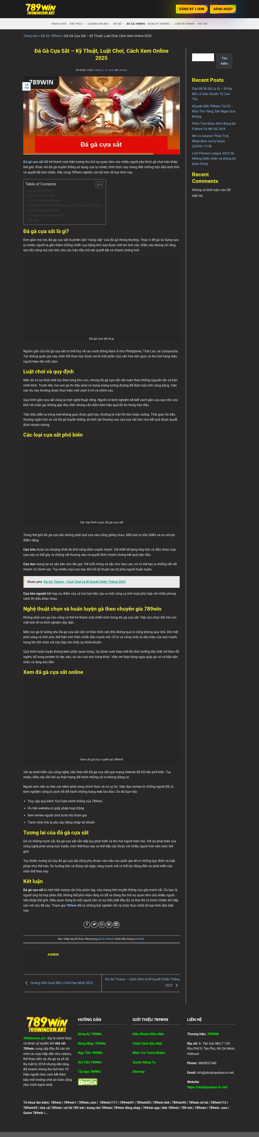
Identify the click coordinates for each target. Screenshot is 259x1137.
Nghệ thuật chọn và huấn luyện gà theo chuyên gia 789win (65, 205)
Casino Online (98, 23)
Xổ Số (117, 23)
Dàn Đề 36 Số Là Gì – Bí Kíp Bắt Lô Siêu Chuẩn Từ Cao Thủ (212, 94)
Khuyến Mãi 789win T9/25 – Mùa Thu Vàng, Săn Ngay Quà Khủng (213, 111)
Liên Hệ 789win (185, 23)
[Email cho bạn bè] (101, 924)
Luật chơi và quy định (42, 195)
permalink (138, 938)
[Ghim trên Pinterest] (109, 924)
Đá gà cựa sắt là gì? (41, 190)
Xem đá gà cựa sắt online (44, 210)
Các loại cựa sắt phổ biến (44, 200)
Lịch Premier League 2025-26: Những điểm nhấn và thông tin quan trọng (214, 158)
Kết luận (34, 220)
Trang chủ (58, 23)
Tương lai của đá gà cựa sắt (46, 215)
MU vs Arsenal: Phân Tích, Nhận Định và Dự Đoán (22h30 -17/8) (210, 141)
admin (123, 70)
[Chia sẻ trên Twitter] (94, 924)
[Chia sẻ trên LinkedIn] (116, 924)
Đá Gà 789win (136, 23)
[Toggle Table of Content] (97, 184)
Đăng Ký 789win (158, 23)
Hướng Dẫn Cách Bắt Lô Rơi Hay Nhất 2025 (61, 983)
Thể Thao (75, 23)
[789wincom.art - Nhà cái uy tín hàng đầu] (41, 9)
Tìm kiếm (198, 50)
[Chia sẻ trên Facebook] (87, 924)
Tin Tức (202, 23)
